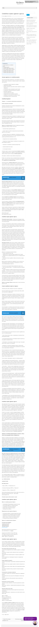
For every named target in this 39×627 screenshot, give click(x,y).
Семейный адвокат (6, 67)
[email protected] (4, 527)
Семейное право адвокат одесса (9, 68)
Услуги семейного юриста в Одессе (9, 69)
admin (6, 16)
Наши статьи (7, 614)
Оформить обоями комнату (31, 28)
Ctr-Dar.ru (20, 2)
